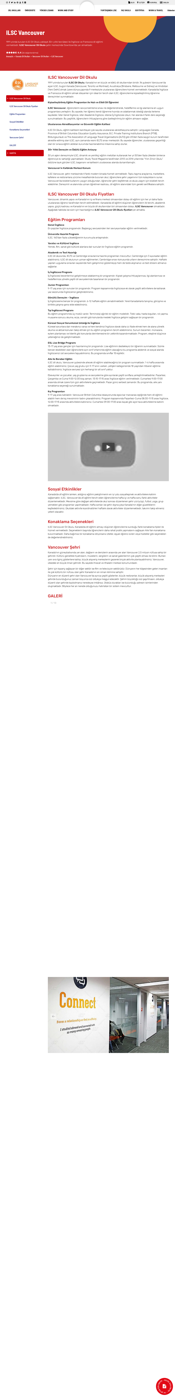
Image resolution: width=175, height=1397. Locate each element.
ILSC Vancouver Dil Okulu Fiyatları (24, 106)
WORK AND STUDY (66, 10)
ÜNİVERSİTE (30, 10)
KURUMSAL (153, 2)
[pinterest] (17, 2)
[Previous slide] (53, 1016)
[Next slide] (163, 1016)
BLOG (132, 2)
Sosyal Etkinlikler (17, 121)
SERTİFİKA (139, 10)
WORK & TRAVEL (156, 10)
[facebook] (9, 2)
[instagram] (7, 2)
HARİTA (13, 153)
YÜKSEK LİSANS (46, 10)
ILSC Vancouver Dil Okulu (20, 98)
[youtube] (20, 2)
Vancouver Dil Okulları (40, 56)
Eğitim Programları (17, 114)
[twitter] (12, 2)
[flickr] (25, 2)
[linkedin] (15, 2)
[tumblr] (22, 2)
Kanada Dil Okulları (23, 56)
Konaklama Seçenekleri (20, 129)
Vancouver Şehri (17, 137)
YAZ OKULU (126, 10)
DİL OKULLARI (14, 10)
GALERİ (13, 145)
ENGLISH (166, 2)
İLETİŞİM (142, 2)
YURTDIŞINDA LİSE (108, 10)
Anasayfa (9, 56)
